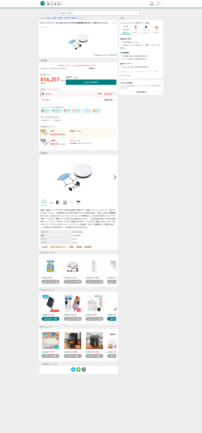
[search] (141, 13)
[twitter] (73, 369)
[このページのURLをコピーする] (84, 369)
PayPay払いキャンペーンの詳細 (130, 71)
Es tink (45, 247)
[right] (114, 177)
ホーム (42, 18)
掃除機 (79, 247)
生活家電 (88, 247)
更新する (92, 68)
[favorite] (114, 23)
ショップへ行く (91, 82)
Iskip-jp (75, 77)
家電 (48, 18)
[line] (78, 369)
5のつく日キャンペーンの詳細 (149, 71)
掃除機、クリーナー (78, 18)
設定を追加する (142, 92)
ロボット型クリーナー (58, 247)
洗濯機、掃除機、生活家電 (60, 18)
